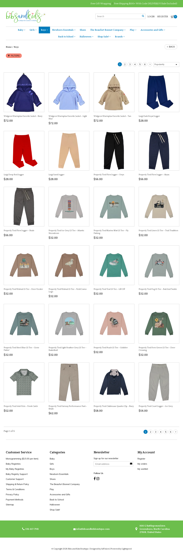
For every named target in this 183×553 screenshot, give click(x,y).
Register (162, 16)
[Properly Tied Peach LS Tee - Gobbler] (114, 323)
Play (132, 30)
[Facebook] (95, 478)
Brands (119, 36)
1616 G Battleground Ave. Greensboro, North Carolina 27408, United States (154, 528)
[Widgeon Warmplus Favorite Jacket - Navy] (24, 92)
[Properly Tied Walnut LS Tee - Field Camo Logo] (69, 265)
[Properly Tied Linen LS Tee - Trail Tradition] (159, 206)
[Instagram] (97, 478)
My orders (142, 464)
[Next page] (150, 64)
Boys (43, 30)
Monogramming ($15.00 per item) (22, 458)
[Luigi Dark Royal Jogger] (159, 92)
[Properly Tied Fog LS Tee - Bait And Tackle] (159, 265)
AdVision (105, 549)
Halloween (86, 36)
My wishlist (143, 469)
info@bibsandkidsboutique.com (93, 529)
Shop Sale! (103, 36)
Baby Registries (13, 464)
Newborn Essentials (63, 30)
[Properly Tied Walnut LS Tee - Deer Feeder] (24, 265)
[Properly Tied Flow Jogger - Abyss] (159, 150)
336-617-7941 (32, 529)
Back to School (66, 36)
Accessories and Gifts (152, 30)
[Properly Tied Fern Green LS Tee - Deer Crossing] (159, 323)
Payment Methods (14, 499)
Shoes (83, 30)
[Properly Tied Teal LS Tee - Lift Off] (114, 265)
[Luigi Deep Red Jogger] (24, 150)
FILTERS (15, 55)
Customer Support (15, 479)
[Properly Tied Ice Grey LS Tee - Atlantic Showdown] (69, 206)
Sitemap (10, 504)
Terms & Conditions (15, 489)
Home (9, 47)
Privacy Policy (12, 494)
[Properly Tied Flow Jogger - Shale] (24, 206)
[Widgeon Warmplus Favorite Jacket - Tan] (114, 92)
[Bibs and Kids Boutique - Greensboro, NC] (25, 16)
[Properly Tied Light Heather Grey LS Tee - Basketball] (69, 323)
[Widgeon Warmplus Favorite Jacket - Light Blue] (69, 92)
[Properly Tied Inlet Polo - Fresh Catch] (24, 382)
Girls (32, 30)
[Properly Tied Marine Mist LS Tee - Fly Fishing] (114, 206)
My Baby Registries (15, 469)
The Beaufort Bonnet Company (107, 30)
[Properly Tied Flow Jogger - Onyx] (114, 150)
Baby (21, 30)
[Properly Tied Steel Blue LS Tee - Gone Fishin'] (24, 323)
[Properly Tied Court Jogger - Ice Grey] (159, 382)
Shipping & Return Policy (17, 484)
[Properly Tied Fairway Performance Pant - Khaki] (69, 382)
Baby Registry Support (17, 474)
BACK (171, 46)
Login (151, 16)
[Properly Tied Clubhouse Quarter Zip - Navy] (114, 382)
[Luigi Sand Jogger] (69, 150)
